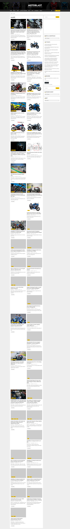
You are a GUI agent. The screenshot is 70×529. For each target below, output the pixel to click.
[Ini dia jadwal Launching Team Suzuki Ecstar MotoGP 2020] (18, 318)
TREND (11, 10)
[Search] (54, 10)
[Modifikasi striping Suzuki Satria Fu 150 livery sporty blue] (18, 225)
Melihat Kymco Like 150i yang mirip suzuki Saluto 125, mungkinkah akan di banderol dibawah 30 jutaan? (18, 401)
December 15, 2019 (34, 423)
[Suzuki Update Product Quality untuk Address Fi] (34, 318)
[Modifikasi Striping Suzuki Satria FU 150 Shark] (34, 454)
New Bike (29, 110)
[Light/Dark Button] (52, 10)
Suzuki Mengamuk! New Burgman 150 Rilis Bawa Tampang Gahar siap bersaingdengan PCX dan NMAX (18, 52)
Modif (14, 10)
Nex (28, 438)
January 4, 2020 (34, 364)
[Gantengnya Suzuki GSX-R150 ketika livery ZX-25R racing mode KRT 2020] (18, 188)
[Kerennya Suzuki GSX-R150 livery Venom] (34, 262)
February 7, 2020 (34, 308)
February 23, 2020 (17, 289)
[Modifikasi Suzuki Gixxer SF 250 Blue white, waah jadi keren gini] (34, 87)
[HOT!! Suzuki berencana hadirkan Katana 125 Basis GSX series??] (18, 454)
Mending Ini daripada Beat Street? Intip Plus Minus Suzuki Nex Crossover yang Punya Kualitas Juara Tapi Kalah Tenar (34, 31)
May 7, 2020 (16, 233)
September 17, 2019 (34, 481)
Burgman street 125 (14, 70)
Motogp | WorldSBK (23, 10)
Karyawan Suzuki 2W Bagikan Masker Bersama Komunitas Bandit (34, 232)
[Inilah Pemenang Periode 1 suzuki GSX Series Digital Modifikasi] (34, 281)
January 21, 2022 (17, 95)
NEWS (18, 10)
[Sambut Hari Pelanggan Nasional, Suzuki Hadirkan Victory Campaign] (34, 493)
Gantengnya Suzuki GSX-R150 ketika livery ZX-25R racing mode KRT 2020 (18, 195)
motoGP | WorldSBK (14, 322)
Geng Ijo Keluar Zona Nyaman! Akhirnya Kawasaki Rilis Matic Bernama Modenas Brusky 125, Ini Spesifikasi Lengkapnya (51, 59)
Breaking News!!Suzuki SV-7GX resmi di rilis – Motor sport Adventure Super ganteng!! (33, 52)
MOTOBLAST (35, 5)
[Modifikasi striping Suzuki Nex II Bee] (34, 435)
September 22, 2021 (34, 115)
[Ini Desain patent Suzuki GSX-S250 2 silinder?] (34, 146)
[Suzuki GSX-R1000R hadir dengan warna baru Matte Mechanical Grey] (34, 127)
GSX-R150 (15, 110)
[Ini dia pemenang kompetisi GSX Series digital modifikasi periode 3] (18, 244)
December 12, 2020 (34, 154)
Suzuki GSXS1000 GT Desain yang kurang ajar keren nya (34, 113)
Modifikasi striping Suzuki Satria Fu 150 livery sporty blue (18, 232)
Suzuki (12, 27)
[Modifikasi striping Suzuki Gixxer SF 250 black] (18, 87)
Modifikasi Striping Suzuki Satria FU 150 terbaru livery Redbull (18, 480)
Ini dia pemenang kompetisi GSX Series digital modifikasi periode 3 (18, 250)
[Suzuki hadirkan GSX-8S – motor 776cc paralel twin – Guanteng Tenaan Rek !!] (34, 66)
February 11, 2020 (34, 289)
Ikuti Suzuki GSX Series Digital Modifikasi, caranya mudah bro (33, 343)
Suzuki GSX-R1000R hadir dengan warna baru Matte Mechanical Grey (34, 133)
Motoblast (12, 34)
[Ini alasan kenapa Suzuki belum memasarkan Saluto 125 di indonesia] (34, 188)
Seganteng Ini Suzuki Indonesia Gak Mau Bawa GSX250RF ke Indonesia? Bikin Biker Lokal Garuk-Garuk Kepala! (18, 31)
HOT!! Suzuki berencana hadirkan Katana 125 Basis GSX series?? (18, 461)
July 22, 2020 (17, 197)
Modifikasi (18, 70)
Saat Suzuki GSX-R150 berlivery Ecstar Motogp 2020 (33, 306)
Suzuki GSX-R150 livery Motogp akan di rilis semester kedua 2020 (34, 213)
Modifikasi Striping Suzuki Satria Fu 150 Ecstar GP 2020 (34, 250)
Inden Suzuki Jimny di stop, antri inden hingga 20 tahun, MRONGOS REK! (34, 381)
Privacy (41, 10)
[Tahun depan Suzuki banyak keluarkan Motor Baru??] (18, 512)
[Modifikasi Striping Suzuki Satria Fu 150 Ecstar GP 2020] (34, 244)
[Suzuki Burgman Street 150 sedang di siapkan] (34, 356)
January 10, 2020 (34, 344)
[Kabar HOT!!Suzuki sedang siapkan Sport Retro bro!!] (34, 415)
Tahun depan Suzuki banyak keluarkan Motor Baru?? (16, 519)
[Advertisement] (52, 26)
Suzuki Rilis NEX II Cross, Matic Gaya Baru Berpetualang (17, 499)
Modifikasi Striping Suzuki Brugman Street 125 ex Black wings (18, 73)
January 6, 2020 (17, 365)
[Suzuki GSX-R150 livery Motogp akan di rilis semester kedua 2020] (34, 206)
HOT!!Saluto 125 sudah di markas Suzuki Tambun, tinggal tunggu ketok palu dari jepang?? (34, 401)
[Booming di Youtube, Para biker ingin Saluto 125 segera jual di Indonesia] (18, 356)
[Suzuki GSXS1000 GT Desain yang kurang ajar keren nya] (34, 107)
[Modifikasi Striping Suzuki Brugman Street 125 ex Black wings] (18, 66)
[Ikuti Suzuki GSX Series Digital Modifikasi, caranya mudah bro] (34, 336)
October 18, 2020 (17, 176)
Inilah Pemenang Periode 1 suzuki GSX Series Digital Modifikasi (34, 288)
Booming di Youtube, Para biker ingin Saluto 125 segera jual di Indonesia (17, 363)
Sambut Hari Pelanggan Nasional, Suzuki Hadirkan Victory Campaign (34, 499)
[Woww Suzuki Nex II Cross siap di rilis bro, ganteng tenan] (18, 262)
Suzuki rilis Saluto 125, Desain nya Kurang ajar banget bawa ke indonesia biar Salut (18, 422)
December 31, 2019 (17, 403)
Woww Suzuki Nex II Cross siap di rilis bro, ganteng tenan (18, 269)
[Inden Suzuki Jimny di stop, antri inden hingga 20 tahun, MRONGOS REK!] (34, 374)
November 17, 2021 (34, 95)
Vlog (32, 10)
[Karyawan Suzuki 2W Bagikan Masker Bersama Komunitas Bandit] (34, 225)
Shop (29, 10)
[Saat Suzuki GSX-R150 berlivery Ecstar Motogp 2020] (34, 300)
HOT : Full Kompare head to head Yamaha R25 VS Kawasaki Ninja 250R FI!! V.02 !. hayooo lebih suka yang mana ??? (52, 65)
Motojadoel (36, 10)
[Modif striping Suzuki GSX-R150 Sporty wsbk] (18, 127)
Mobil (28, 378)
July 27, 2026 (17, 34)
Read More (12, 39)
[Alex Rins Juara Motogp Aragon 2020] (18, 168)
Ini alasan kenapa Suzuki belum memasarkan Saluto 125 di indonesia (34, 194)
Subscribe (58, 10)
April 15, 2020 (17, 252)
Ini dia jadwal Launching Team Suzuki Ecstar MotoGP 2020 (17, 325)
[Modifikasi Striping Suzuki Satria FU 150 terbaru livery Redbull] (18, 473)
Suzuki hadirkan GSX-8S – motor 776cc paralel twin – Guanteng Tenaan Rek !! (33, 73)
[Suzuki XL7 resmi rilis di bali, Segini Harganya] (18, 281)
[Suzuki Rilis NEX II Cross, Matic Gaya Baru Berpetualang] (18, 493)
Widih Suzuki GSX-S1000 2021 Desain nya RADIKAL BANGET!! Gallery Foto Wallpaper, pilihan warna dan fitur (18, 154)
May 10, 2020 (33, 196)
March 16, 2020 (34, 252)
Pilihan (12, 359)
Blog (12, 110)
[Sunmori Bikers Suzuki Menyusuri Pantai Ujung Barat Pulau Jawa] (34, 473)
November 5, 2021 (17, 115)
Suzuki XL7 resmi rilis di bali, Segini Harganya (17, 288)
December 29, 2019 (17, 424)
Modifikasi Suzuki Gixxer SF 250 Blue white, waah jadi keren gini (33, 94)
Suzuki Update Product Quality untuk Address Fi (33, 325)
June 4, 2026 (33, 34)
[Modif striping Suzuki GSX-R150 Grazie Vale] (18, 107)
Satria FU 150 (29, 247)
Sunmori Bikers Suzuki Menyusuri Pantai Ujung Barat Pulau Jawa (34, 480)
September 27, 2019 (17, 481)
